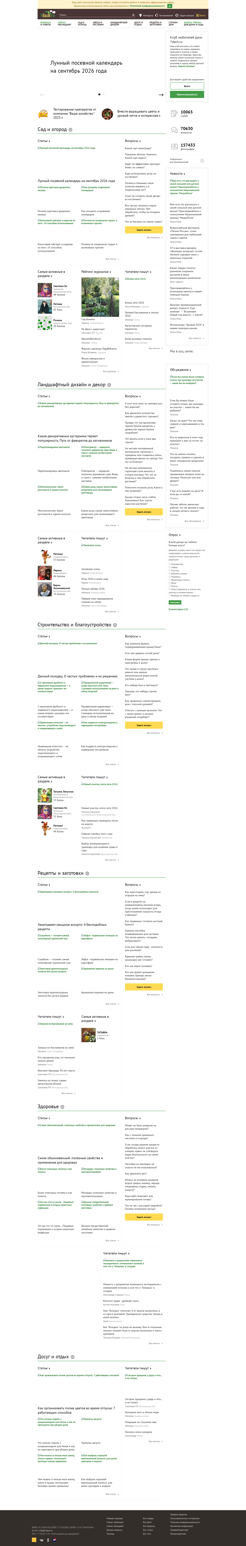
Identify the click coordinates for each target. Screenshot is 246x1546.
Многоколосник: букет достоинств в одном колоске (54, 512)
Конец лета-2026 (134, 302)
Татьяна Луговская (91, 837)
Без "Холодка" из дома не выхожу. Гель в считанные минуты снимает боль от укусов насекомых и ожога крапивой (132, 1330)
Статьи (43, 141)
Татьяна (174, 414)
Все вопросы (153, 237)
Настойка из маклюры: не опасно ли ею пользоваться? (141, 1165)
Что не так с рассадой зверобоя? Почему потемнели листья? (143, 1207)
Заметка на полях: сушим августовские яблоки (52, 1082)
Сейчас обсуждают (115, 1526)
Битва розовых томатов (138, 338)
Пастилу (175, 570)
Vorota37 (86, 827)
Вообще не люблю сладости (185, 595)
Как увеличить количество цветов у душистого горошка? (142, 414)
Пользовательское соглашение (184, 1518)
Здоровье (48, 1106)
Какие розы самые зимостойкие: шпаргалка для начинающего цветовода (99, 514)
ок (170, 6)
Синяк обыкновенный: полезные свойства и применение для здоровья (70, 1160)
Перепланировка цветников (53, 471)
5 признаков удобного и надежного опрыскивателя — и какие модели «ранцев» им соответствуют (55, 711)
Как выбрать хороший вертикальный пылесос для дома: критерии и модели (96, 1483)
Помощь (110, 1533)
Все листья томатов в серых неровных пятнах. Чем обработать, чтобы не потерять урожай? (142, 210)
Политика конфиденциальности (185, 1522)
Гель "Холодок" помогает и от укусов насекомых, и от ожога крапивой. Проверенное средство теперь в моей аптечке (132, 1314)
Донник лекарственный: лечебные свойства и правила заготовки (98, 1229)
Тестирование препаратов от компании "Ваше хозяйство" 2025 (74, 113)
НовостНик (175, 221)
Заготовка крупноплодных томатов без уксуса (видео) (53, 994)
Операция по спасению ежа (140, 1422)
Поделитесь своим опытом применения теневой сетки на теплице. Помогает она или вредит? (187, 475)
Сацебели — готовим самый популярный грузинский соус (54, 961)
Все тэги (147, 1533)
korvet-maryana (111, 1304)
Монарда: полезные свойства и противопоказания (99, 1194)
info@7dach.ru (46, 1530)
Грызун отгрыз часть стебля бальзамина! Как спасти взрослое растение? (140, 500)
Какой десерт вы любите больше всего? (183, 543)
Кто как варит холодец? (138, 966)
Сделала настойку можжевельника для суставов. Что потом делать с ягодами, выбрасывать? (142, 935)
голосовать (175, 602)
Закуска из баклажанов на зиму (56, 1047)
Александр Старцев (113, 1294)
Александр (130, 1435)
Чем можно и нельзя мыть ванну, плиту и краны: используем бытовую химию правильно (56, 1483)
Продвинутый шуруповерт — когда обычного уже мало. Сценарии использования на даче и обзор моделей (97, 711)
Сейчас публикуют (115, 1522)
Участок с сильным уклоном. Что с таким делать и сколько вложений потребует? (143, 714)
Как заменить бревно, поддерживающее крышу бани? (143, 645)
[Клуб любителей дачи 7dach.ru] (48, 13)
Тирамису (176, 576)
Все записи (154, 348)
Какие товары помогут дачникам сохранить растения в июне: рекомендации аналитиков (185, 273)
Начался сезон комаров (138, 1432)
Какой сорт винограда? (138, 148)
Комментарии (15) (178, 609)
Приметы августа (90, 1442)
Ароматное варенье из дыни (97, 992)
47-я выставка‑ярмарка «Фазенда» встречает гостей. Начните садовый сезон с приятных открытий (186, 253)
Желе (173, 583)
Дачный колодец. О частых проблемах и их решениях (77, 676)
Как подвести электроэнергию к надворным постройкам (99, 748)
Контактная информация (181, 1526)
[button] (161, 94)
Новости (176, 173)
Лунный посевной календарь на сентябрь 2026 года (76, 181)
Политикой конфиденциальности (147, 5)
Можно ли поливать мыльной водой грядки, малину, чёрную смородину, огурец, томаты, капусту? (142, 1184)
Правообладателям (179, 1530)
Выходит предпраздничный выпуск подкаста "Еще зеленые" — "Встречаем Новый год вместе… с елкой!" (186, 309)
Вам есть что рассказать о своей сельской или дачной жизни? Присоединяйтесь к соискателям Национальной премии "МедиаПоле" (186, 211)
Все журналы (109, 371)
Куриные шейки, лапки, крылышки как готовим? (139, 958)
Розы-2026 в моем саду (94, 579)
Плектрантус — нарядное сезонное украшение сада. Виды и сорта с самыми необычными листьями (99, 476)
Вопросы (131, 141)
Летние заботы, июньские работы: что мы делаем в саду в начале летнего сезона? (187, 508)
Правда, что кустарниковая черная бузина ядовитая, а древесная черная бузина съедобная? (140, 427)
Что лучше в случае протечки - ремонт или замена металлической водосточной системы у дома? (142, 674)
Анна (105, 1321)
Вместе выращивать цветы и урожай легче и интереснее (138, 113)
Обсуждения (179, 369)
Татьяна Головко (111, 1337)
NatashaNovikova (91, 338)
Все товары (148, 1518)
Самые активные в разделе (51, 273)
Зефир (174, 567)
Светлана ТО (88, 332)
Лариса (85, 323)
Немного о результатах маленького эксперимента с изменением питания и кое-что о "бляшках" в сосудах (132, 1288)
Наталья (85, 342)
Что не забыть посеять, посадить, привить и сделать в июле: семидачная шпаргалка (187, 457)
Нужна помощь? (186, 66)
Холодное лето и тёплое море (142, 1412)
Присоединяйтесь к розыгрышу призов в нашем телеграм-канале (186, 291)
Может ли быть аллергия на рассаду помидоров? (140, 1127)
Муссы (174, 586)
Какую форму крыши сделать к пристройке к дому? (142, 661)
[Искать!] (133, 15)
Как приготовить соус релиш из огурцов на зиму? (143, 893)
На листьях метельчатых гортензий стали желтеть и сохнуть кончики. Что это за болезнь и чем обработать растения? (140, 474)
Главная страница (115, 1518)
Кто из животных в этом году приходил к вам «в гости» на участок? (186, 441)
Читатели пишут (137, 271)
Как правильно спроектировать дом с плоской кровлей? (143, 702)
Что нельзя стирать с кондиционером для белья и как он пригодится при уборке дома (56, 1446)
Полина (57, 320)
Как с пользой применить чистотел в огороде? (139, 1136)
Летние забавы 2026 (93, 588)
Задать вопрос (144, 229)
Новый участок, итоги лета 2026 (99, 808)
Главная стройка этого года (96, 833)
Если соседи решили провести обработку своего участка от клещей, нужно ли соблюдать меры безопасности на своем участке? (142, 1151)
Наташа (57, 304)
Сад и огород (52, 129)
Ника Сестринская (90, 854)
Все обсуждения (193, 521)
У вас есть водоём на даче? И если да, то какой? (186, 492)
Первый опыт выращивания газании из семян (97, 600)
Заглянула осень (90, 569)
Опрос (173, 535)
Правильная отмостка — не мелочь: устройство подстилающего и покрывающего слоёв (53, 751)
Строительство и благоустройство (74, 624)
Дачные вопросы (114, 1530)
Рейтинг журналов (94, 271)
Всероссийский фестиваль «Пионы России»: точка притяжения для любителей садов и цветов (185, 232)
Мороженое (177, 564)
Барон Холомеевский (61, 587)
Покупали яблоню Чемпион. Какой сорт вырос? (141, 156)
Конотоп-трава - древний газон (121, 1300)
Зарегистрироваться (187, 94)
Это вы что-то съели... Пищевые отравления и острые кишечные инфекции (56, 1229)
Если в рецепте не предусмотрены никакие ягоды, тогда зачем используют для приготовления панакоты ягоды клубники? (143, 908)
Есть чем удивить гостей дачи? (142, 653)
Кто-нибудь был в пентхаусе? (141, 685)
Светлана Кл (60, 286)
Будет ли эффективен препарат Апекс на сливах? (142, 165)
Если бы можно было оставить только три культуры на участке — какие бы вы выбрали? (186, 405)
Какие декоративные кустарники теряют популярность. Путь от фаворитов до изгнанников (75, 438)
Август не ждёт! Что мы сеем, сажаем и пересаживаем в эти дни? (187, 424)
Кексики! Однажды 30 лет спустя (56, 1070)
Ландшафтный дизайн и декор (71, 384)
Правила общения (178, 1514)
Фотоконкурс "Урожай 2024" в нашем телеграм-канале (187, 326)
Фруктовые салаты (180, 579)
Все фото (147, 1522)
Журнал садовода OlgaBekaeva (99, 348)
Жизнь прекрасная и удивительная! (93, 360)
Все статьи (111, 258)
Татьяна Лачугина (63, 791)
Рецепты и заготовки (61, 872)
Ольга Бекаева (89, 352)
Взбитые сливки (179, 573)
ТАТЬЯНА (102, 1032)
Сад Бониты (88, 319)
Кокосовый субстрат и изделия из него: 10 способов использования (55, 248)
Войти (203, 15)
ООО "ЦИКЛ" (177, 282)
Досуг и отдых (53, 1356)
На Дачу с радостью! (92, 329)
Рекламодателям (178, 1533)
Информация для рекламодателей (179, 160)
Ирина (84, 582)
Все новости (195, 338)
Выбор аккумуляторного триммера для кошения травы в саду (99, 847)
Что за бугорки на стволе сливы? (143, 221)
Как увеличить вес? (136, 1173)
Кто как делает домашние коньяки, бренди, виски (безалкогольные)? (139, 975)
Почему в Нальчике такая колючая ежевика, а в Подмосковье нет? (139, 186)
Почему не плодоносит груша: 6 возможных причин (99, 246)
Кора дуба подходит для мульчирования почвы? (139, 1197)
